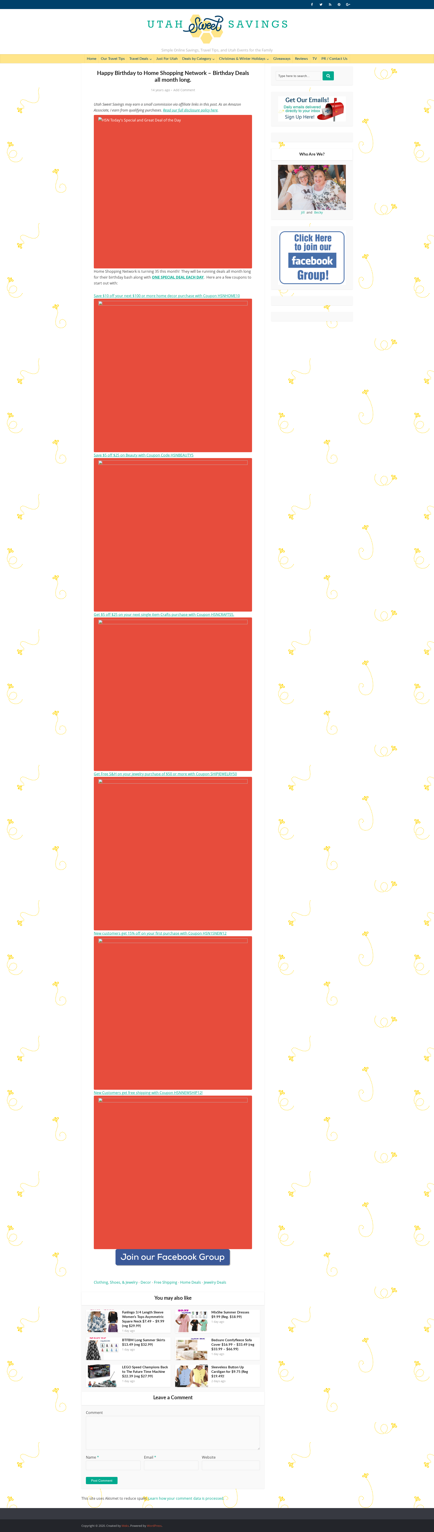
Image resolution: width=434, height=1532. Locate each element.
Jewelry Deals (215, 1282)
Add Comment (184, 90)
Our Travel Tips (113, 59)
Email (150, 1457)
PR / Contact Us (334, 59)
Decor (146, 1282)
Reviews (301, 59)
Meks (125, 1526)
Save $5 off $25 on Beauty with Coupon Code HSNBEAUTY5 (143, 455)
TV (314, 59)
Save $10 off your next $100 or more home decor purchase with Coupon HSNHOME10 (167, 295)
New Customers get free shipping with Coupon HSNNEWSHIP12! (148, 1092)
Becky (318, 212)
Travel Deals (138, 59)
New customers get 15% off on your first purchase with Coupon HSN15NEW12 (160, 933)
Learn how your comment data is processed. (186, 1498)
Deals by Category (196, 59)
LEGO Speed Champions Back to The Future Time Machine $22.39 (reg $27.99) (145, 1372)
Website (209, 1457)
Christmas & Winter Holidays (242, 59)
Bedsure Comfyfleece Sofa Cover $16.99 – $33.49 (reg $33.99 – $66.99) (232, 1345)
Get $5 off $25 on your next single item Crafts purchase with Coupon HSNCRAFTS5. (164, 614)
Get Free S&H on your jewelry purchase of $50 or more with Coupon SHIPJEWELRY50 (165, 773)
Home (91, 59)
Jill (303, 212)
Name (92, 1457)
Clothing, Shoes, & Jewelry (116, 1282)
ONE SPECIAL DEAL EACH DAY (178, 277)
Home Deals (190, 1282)
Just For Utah (167, 59)
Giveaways (281, 59)
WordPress (154, 1526)
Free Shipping (165, 1282)
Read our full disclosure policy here (190, 110)
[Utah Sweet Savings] (217, 29)
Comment (94, 1412)
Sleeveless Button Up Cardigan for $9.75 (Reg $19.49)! (229, 1372)
